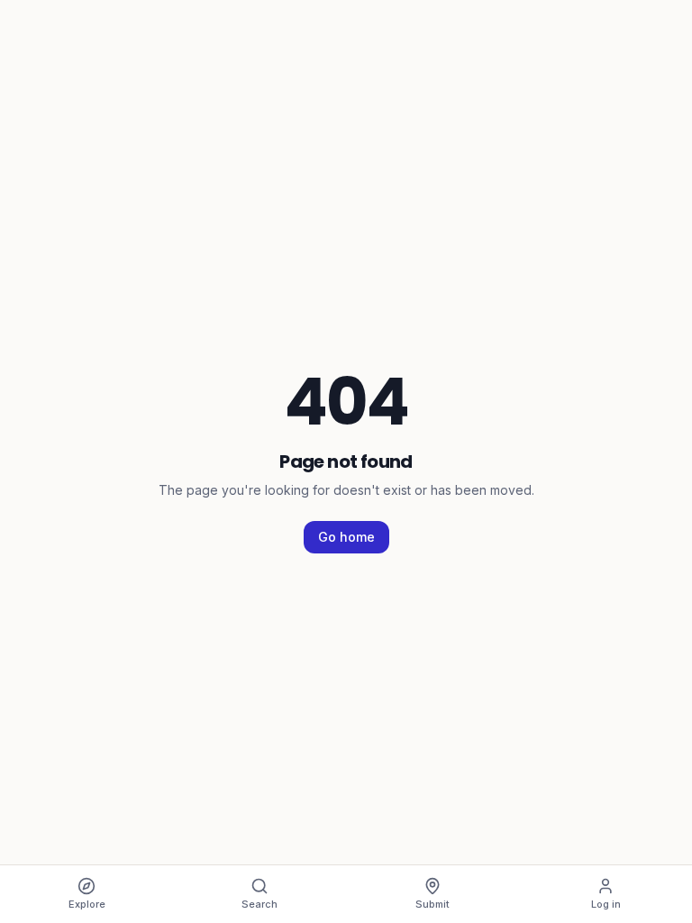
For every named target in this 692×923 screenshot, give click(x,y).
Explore (86, 904)
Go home (346, 536)
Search (259, 904)
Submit (432, 904)
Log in (606, 904)
